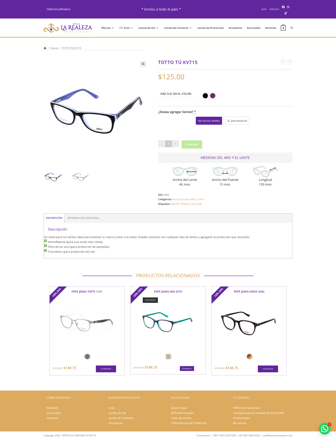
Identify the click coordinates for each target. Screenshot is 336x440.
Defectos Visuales (182, 413)
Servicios (274, 9)
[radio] (205, 96)
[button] (143, 64)
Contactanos (203, 435)
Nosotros (52, 408)
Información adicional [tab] (83, 218)
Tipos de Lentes (181, 418)
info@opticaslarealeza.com (277, 435)
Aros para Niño (187, 199)
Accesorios (115, 423)
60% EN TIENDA (180, 204)
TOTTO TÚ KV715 (71, 48)
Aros (175, 199)
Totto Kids (196, 204)
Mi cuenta (239, 423)
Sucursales (53, 413)
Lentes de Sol (117, 413)
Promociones (241, 418)
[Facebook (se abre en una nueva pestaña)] (283, 6)
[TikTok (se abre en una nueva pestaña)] (285, 13)
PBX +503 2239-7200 (225, 435)
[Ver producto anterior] (283, 61)
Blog (264, 9)
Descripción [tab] (54, 218)
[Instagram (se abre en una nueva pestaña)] (288, 6)
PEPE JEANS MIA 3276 (168, 291)
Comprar (192, 144)
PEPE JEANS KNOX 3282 (249, 291)
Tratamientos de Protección (189, 423)
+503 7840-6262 (251, 435)
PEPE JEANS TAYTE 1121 (87, 291)
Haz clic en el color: (176, 94)
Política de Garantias (246, 408)
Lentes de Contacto (121, 418)
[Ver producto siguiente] (289, 61)
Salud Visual (179, 408)
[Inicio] (45, 48)
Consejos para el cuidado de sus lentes (258, 413)
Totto (200, 199)
